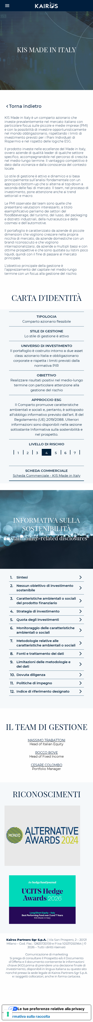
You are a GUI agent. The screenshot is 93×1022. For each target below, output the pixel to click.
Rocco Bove (46, 753)
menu (7, 5)
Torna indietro (25, 106)
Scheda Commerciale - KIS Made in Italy (46, 475)
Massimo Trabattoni (46, 740)
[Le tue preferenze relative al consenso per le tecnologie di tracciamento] (8, 1014)
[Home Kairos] (46, 5)
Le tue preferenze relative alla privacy (51, 1008)
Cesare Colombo (46, 765)
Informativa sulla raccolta (28, 1016)
